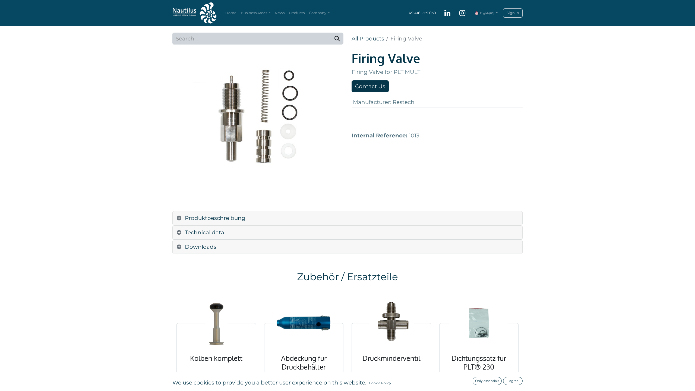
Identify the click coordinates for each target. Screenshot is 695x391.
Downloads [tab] (200, 247)
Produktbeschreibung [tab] (215, 218)
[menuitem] (231, 13)
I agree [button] (513, 381)
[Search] (337, 39)
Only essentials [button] (487, 381)
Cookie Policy (380, 383)
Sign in (513, 13)
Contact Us (370, 86)
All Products (368, 38)
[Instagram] (462, 13)
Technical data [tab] (204, 232)
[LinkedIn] (447, 13)
